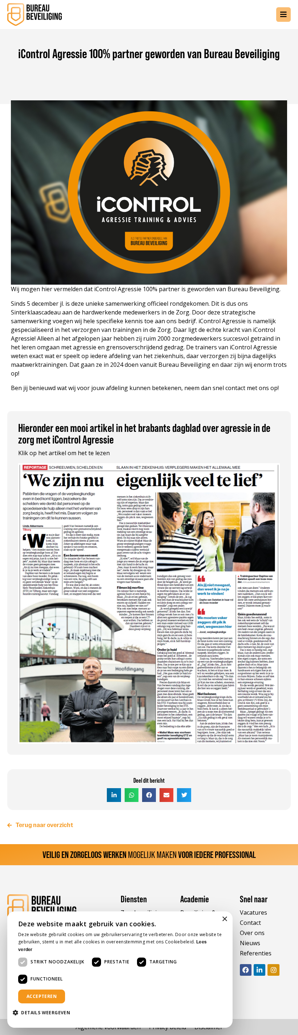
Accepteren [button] (42, 996)
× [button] (224, 919)
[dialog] (120, 969)
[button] (114, 795)
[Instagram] (273, 970)
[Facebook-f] (245, 970)
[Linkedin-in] (259, 970)
